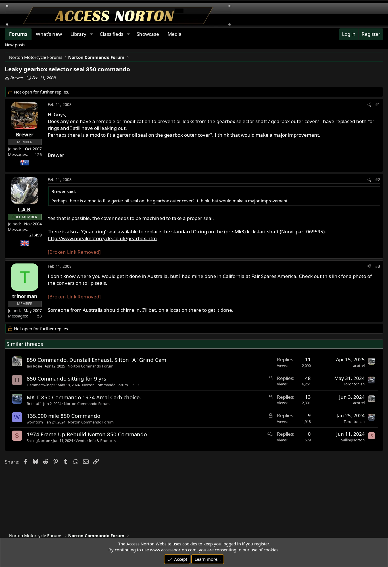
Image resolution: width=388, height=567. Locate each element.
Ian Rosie (34, 366)
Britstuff (34, 403)
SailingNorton (38, 440)
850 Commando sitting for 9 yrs (66, 378)
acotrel (359, 365)
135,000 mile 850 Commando (63, 415)
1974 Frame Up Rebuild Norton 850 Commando (87, 434)
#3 (377, 266)
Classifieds (111, 34)
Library (78, 34)
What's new (49, 34)
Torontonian (354, 384)
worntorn (35, 422)
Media (175, 34)
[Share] (369, 104)
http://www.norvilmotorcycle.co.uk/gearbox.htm (102, 238)
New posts (15, 44)
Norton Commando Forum (90, 366)
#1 (377, 104)
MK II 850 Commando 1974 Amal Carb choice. (84, 397)
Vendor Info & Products (96, 440)
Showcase (148, 34)
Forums (18, 34)
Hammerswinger (41, 384)
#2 (377, 179)
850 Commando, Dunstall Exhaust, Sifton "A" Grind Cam (96, 359)
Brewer (16, 77)
